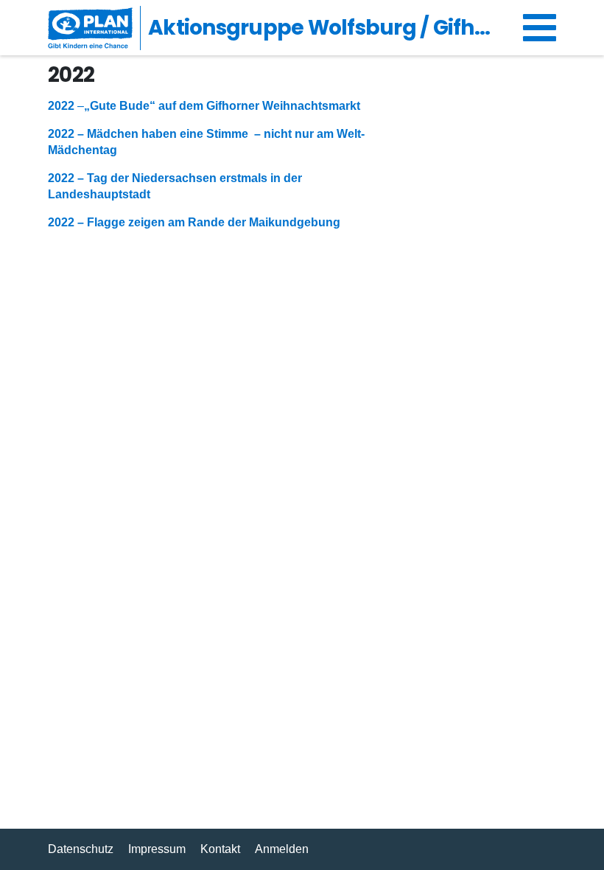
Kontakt (220, 849)
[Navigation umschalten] (539, 28)
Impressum (157, 849)
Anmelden (282, 849)
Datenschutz (80, 849)
